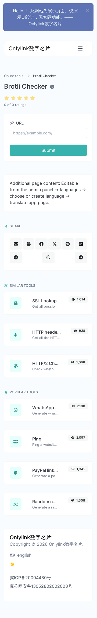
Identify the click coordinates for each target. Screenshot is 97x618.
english (23, 555)
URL (19, 123)
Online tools (13, 76)
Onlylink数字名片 (30, 48)
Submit (48, 150)
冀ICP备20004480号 (30, 577)
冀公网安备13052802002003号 (41, 586)
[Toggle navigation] (80, 48)
